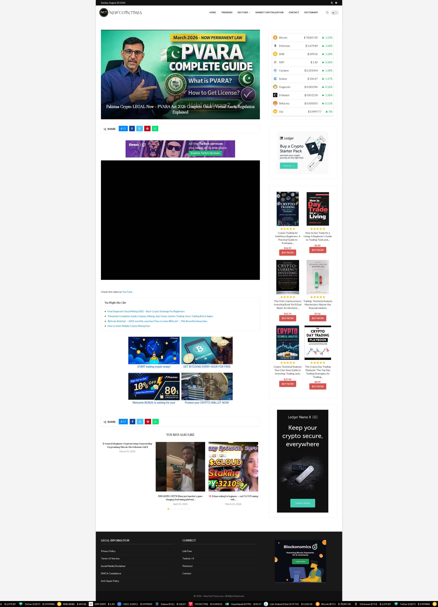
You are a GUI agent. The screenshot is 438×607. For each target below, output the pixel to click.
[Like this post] (124, 128)
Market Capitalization (269, 12)
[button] (107, 476)
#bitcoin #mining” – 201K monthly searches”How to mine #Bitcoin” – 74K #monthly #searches (157, 321)
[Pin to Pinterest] (147, 128)
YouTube (127, 291)
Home (212, 12)
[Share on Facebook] (132, 128)
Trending (226, 12)
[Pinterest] (336, 2)
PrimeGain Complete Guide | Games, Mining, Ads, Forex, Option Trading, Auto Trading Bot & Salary (160, 316)
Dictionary (311, 12)
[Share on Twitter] (139, 128)
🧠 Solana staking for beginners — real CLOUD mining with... (233, 497)
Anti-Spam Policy (110, 580)
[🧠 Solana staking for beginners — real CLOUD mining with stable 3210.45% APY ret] (233, 467)
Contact (294, 12)
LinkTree (187, 551)
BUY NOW (288, 252)
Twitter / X (188, 558)
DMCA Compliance (111, 573)
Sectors (242, 12)
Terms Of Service (110, 558)
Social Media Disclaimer (113, 565)
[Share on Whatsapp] (155, 128)
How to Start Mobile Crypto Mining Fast (129, 325)
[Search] (327, 12)
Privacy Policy (108, 551)
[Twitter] (332, 2)
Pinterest (187, 565)
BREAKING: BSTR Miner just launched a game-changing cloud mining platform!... (180, 497)
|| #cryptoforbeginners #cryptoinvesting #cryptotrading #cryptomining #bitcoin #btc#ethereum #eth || (127, 445)
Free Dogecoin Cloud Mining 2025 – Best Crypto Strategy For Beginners (146, 311)
